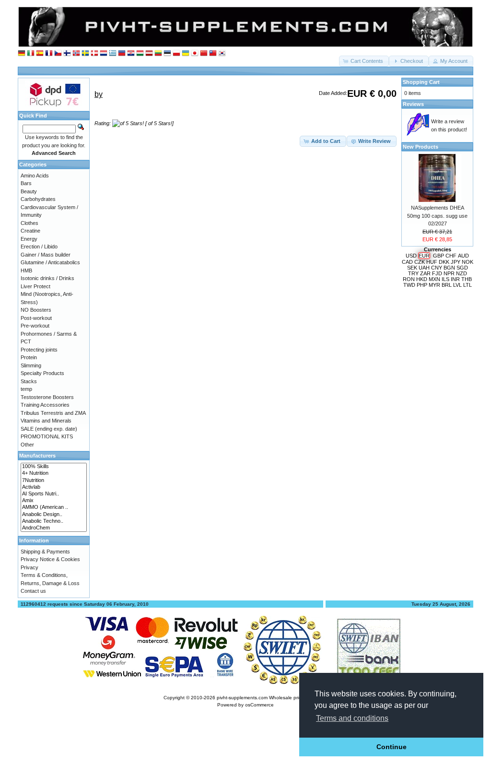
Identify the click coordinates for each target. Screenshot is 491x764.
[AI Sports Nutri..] (53, 494)
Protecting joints (39, 350)
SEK (412, 267)
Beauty (29, 191)
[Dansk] (94, 53)
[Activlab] (53, 487)
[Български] (122, 53)
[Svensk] (85, 53)
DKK (444, 262)
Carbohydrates (38, 199)
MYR (434, 285)
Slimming (31, 365)
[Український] (185, 53)
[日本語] (195, 53)
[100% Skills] (53, 466)
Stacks (29, 381)
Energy (29, 239)
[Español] (40, 53)
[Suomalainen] (67, 53)
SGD (462, 267)
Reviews (413, 104)
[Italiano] (31, 53)
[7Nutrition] (53, 480)
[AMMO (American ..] (53, 507)
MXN (434, 279)
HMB (26, 270)
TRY (413, 273)
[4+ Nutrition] (53, 473)
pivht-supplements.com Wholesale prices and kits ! (272, 697)
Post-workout (36, 318)
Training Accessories (45, 405)
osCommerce (259, 704)
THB (466, 279)
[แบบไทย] (213, 53)
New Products (420, 147)
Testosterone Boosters (47, 397)
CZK (419, 262)
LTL (467, 285)
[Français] (49, 53)
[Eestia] (167, 53)
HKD (421, 279)
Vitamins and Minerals (46, 420)
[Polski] (176, 53)
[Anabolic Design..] (53, 514)
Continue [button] (391, 747)
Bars (26, 183)
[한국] (222, 53)
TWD (409, 285)
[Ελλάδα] (113, 53)
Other (27, 444)
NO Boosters (36, 310)
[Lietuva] (158, 53)
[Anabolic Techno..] (53, 521)
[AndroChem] (53, 528)
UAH (424, 267)
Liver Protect (35, 286)
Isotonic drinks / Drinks (47, 278)
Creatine (30, 231)
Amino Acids (35, 175)
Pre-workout (35, 326)
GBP (438, 256)
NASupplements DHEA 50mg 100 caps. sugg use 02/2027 (437, 215)
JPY (455, 262)
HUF (431, 262)
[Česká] (58, 53)
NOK (467, 262)
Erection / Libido (39, 246)
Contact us (33, 591)
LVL (457, 285)
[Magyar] (140, 53)
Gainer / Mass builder (45, 255)
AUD (463, 256)
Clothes (29, 223)
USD (411, 256)
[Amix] (53, 500)
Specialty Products (42, 373)
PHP (422, 285)
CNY (436, 267)
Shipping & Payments (45, 551)
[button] (364, 61)
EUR (424, 256)
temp (26, 389)
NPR (449, 273)
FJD (437, 273)
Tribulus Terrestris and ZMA (53, 413)
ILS (445, 279)
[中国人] (204, 53)
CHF (450, 256)
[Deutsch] (21, 53)
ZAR (425, 273)
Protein (29, 357)
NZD (461, 273)
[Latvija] (149, 53)
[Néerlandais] (103, 53)
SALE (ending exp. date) (49, 429)
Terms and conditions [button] (352, 718)
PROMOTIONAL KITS (47, 436)
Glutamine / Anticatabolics (50, 262)
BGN (449, 267)
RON (409, 279)
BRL (447, 285)
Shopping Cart (421, 82)
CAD (407, 262)
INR (455, 279)
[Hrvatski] (131, 53)
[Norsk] (76, 53)
